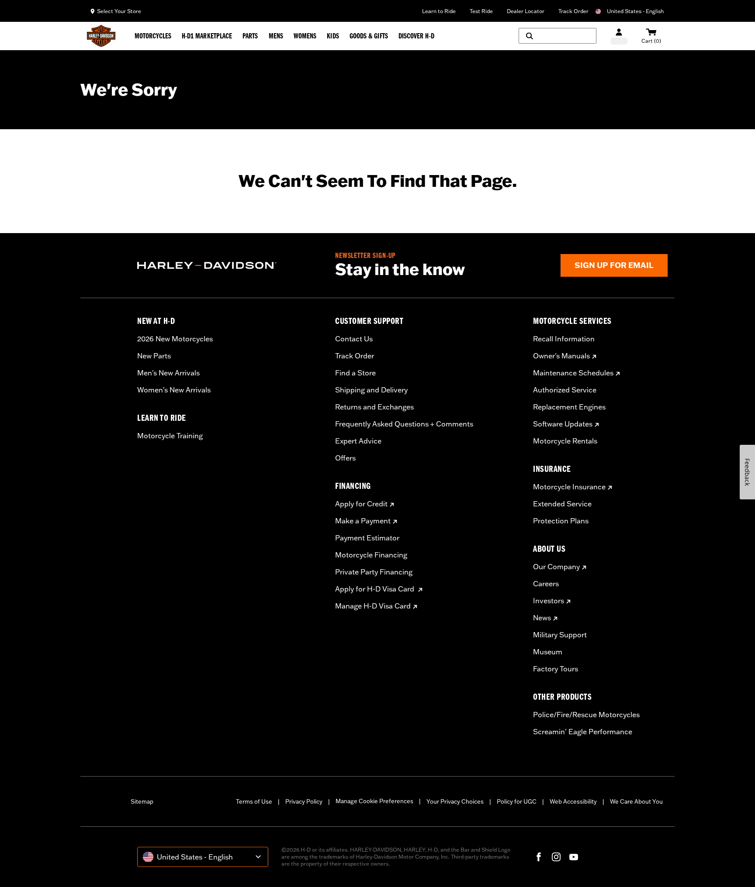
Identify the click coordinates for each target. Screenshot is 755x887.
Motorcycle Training (170, 435)
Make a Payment (363, 520)
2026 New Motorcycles (175, 338)
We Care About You (636, 801)
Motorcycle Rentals (565, 441)
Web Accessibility (573, 801)
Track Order (573, 11)
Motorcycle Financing (371, 554)
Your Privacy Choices (455, 801)
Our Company (556, 566)
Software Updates (562, 423)
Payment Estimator (367, 537)
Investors (548, 600)
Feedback (747, 472)
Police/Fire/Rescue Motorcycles (586, 714)
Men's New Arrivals (168, 372)
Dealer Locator (525, 11)
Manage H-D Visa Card (373, 606)
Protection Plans (561, 520)
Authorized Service (564, 389)
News (542, 617)
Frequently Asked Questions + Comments (404, 423)
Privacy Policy (303, 801)
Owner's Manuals (561, 355)
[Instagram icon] (556, 857)
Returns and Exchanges (374, 406)
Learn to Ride (439, 11)
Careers (546, 583)
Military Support (560, 634)
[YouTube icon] (573, 857)
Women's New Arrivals (174, 389)
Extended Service (562, 503)
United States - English (635, 11)
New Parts (154, 355)
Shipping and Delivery (371, 389)
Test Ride (481, 11)
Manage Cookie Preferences (374, 801)
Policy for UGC (517, 801)
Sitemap (142, 801)
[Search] (557, 36)
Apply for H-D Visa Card (375, 588)
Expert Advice (358, 441)
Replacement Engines (569, 406)
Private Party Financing (373, 571)
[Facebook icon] (538, 857)
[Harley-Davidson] (230, 265)
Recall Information (564, 338)
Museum (547, 651)
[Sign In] (618, 36)
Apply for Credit (361, 503)
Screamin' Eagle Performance (582, 731)
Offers (345, 458)
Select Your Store (119, 11)
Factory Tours (555, 668)
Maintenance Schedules (573, 372)
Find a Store (355, 372)
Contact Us (354, 338)
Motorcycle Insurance (569, 486)
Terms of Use (254, 801)
